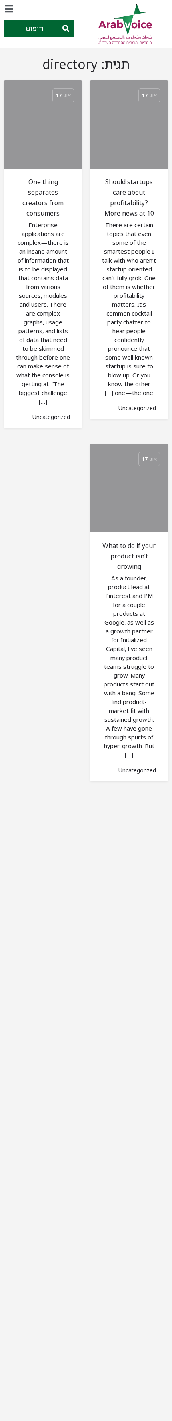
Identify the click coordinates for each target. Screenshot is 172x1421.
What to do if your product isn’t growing (129, 556)
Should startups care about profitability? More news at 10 (129, 197)
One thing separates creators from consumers (43, 197)
